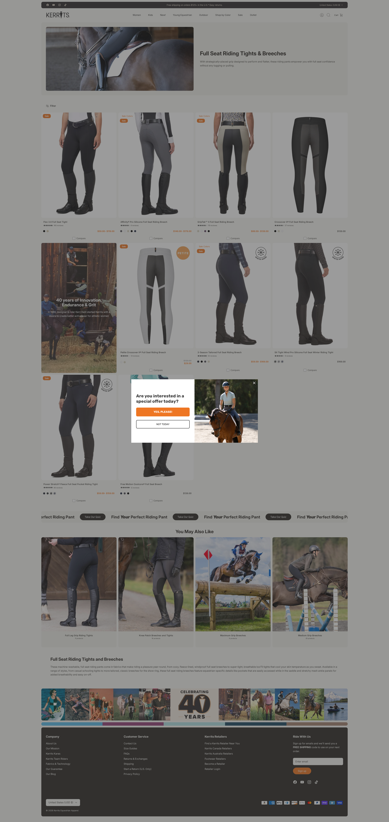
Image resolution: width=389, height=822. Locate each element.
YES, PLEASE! (163, 412)
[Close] (254, 383)
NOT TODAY (162, 424)
